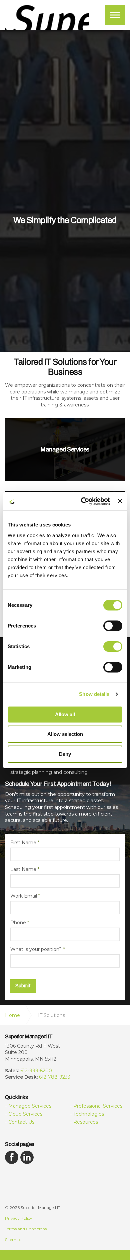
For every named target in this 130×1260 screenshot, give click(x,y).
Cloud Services (25, 1114)
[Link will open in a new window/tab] (11, 1157)
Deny (65, 754)
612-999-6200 (36, 1071)
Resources (85, 1122)
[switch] (112, 625)
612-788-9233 (54, 1077)
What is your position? (37, 949)
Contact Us (21, 1122)
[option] (65, 220)
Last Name (24, 869)
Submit (23, 985)
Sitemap (13, 1239)
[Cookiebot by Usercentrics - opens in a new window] (82, 501)
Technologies (88, 1114)
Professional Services (97, 1106)
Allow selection (65, 734)
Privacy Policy (18, 1218)
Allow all (65, 714)
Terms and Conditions (26, 1228)
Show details (94, 694)
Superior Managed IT (47, 17)
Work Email (25, 896)
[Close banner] (120, 501)
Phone (19, 923)
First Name (24, 843)
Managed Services (29, 1106)
